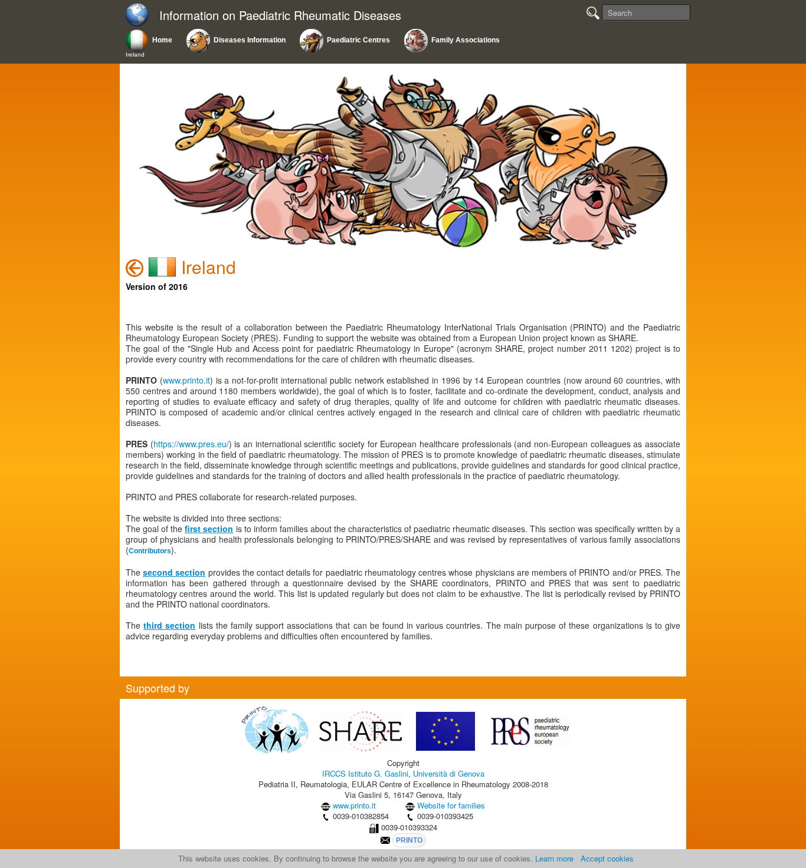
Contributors (150, 551)
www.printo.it (186, 380)
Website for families (451, 805)
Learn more (554, 858)
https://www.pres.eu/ (191, 444)
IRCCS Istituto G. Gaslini (365, 773)
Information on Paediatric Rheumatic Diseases (280, 16)
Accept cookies (607, 858)
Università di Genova (448, 773)
